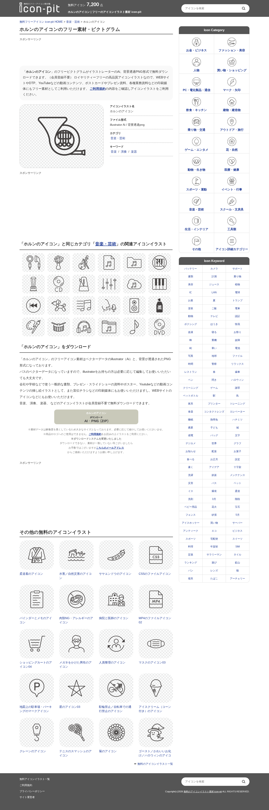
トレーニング (237, 403)
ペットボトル (190, 395)
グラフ (237, 443)
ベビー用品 (190, 506)
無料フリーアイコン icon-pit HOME (41, 21)
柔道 (237, 491)
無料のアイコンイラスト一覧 (155, 763)
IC (190, 292)
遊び (214, 562)
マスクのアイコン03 (152, 662)
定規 (190, 554)
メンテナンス (237, 475)
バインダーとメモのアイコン (36, 620)
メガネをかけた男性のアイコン (75, 664)
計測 (214, 276)
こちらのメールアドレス (110, 447)
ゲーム (214, 387)
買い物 (214, 522)
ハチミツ (237, 419)
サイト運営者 (27, 797)
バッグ (214, 435)
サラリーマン (214, 554)
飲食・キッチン (196, 110)
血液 (190, 332)
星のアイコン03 (69, 706)
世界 (214, 443)
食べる (190, 459)
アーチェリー (237, 578)
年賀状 (214, 546)
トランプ (237, 300)
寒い (214, 348)
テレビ (214, 316)
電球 (237, 292)
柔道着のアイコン (31, 573)
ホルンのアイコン (96, 413)
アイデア (214, 467)
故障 (237, 340)
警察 (214, 363)
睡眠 (190, 419)
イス (190, 491)
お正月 (214, 459)
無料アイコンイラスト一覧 (35, 779)
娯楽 (214, 475)
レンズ (214, 570)
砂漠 (214, 514)
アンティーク (190, 530)
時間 (190, 363)
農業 (190, 427)
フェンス (191, 514)
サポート (237, 268)
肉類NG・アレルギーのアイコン (76, 620)
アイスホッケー (190, 522)
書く (190, 467)
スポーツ (191, 538)
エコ (214, 530)
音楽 (114, 151)
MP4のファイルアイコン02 (155, 620)
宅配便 (214, 538)
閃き (214, 379)
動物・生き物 (196, 169)
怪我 (237, 324)
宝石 (237, 506)
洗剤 (190, 499)
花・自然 (232, 149)
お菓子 (237, 451)
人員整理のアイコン (112, 662)
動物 (190, 316)
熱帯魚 (214, 419)
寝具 (190, 578)
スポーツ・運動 (196, 189)
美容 (190, 284)
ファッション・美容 (232, 50)
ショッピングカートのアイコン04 (36, 664)
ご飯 (214, 308)
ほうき (214, 324)
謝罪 (237, 387)
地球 (214, 355)
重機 (214, 340)
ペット (237, 483)
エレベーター (237, 411)
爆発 (214, 491)
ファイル (237, 355)
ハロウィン (237, 379)
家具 (190, 403)
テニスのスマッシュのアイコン (75, 753)
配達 (214, 451)
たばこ (214, 578)
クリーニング (190, 387)
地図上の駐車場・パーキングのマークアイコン (36, 709)
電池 (237, 348)
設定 (237, 459)
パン (190, 570)
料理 (190, 546)
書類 (190, 276)
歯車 (237, 371)
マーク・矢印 (232, 90)
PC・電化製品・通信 (196, 90)
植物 (237, 284)
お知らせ (191, 451)
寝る (214, 332)
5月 (238, 514)
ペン (190, 379)
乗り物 (237, 276)
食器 (190, 411)
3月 (214, 499)
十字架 (237, 467)
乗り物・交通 (196, 129)
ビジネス (237, 530)
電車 (237, 308)
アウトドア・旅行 (232, 129)
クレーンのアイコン (33, 751)
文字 (237, 435)
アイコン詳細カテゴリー (232, 249)
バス (214, 483)
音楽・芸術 (73, 21)
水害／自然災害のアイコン (75, 576)
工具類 (231, 229)
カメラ (214, 268)
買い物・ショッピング (232, 70)
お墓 (190, 300)
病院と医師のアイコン (113, 618)
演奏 (124, 151)
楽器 (134, 151)
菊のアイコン (108, 751)
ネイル (237, 554)
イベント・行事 (232, 189)
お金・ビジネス (196, 50)
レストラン (190, 371)
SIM (237, 546)
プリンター (214, 403)
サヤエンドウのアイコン (115, 573)
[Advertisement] (96, 51)
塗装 (190, 308)
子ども (214, 427)
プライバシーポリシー (32, 791)
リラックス (237, 363)
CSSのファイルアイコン (155, 573)
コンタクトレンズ (214, 411)
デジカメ (191, 443)
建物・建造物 (232, 110)
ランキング (190, 562)
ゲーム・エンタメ (196, 149)
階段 (237, 499)
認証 (237, 316)
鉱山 (237, 562)
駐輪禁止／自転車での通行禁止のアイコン (115, 709)
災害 (190, 483)
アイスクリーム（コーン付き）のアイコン (155, 709)
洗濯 (190, 475)
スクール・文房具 (232, 209)
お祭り (237, 332)
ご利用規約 (97, 88)
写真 (190, 355)
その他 (196, 249)
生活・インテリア (196, 229)
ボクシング (190, 324)
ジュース (214, 284)
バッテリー (190, 268)
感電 (190, 435)
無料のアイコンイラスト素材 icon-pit (203, 791)
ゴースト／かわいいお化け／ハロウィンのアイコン (155, 755)
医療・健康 (231, 169)
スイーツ (237, 538)
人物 (196, 70)
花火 (214, 506)
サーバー (237, 522)
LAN (214, 292)
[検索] (244, 8)
